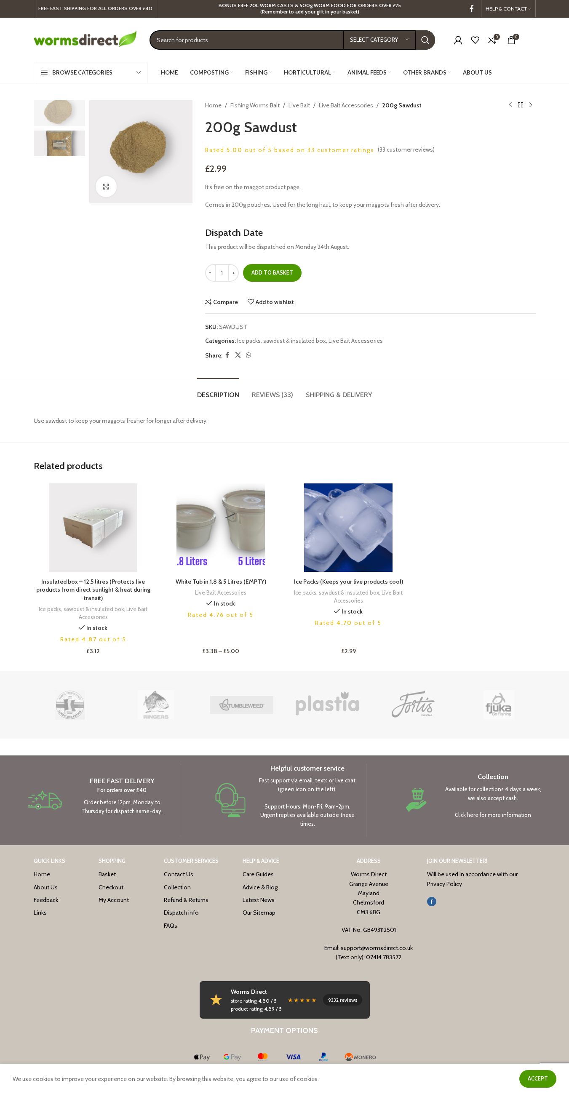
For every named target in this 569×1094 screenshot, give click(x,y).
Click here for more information (493, 814)
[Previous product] (510, 105)
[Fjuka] (499, 705)
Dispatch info (181, 912)
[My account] (458, 40)
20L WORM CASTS (272, 5)
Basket (107, 874)
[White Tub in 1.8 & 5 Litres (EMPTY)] (220, 527)
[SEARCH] (425, 40)
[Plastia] (327, 705)
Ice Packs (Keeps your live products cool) (348, 581)
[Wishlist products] (475, 40)
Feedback (46, 900)
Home (213, 105)
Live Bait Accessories (346, 105)
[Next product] (531, 105)
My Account (114, 900)
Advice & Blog (260, 887)
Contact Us (178, 874)
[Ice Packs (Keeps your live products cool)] (348, 527)
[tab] (218, 390)
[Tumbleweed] (242, 705)
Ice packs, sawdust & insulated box (281, 340)
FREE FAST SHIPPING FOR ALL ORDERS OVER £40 (95, 8)
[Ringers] (156, 705)
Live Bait (299, 105)
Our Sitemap (259, 912)
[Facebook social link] (472, 8)
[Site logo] (85, 39)
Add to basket (272, 272)
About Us (46, 887)
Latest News (259, 900)
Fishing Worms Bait (255, 105)
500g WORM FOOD (322, 5)
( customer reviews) (406, 149)
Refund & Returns (186, 900)
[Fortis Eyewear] (413, 705)
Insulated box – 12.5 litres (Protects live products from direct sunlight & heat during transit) (93, 590)
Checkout (111, 887)
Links (40, 912)
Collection (177, 887)
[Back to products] (521, 105)
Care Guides (258, 874)
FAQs (170, 925)
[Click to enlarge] (106, 186)
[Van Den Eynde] (70, 705)
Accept (538, 1078)
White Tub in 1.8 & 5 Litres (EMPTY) (221, 581)
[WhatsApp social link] (248, 355)
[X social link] (237, 355)
